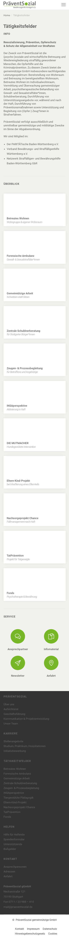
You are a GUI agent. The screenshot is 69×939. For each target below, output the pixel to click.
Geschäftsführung (14, 714)
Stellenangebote (13, 741)
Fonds (7, 816)
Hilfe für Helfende (14, 834)
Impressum (33, 928)
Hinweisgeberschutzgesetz (30, 933)
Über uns (9, 704)
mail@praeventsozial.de (18, 906)
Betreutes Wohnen (15, 768)
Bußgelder (10, 849)
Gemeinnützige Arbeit (17, 778)
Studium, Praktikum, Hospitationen (25, 746)
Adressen (9, 871)
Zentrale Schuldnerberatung (20, 783)
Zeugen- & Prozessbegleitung (21, 788)
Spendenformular (14, 839)
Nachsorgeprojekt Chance (19, 807)
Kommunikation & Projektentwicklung (26, 718)
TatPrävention (12, 812)
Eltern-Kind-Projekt (15, 802)
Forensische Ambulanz (17, 773)
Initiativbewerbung (15, 750)
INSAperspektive (14, 792)
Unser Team (11, 723)
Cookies (52, 933)
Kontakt (19, 928)
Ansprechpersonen (15, 866)
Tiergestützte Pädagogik (19, 797)
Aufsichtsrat (11, 709)
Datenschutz (50, 928)
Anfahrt (8, 876)
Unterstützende (13, 844)
